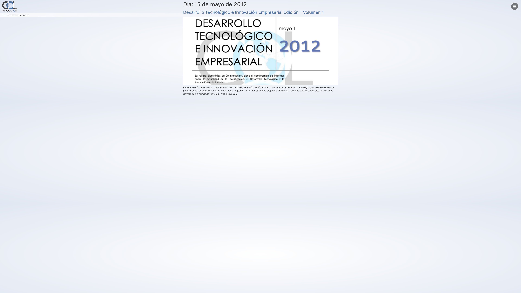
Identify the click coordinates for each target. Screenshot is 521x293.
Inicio (4, 15)
